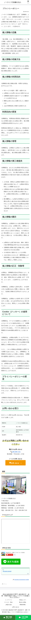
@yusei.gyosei (7, 571)
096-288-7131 (16, 451)
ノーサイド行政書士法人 (12, 2)
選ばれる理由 (22, 602)
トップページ (8, 600)
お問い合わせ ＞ (15, 462)
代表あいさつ (22, 600)
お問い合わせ (15, 607)
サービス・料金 (8, 602)
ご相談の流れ (8, 604)
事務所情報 (22, 604)
